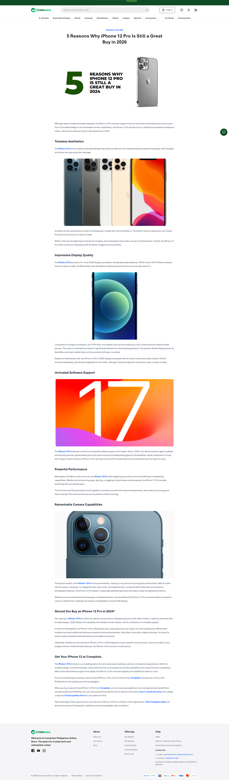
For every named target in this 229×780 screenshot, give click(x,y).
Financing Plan (184, 18)
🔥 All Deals (43, 18)
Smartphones (102, 18)
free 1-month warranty (150, 691)
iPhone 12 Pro (65, 148)
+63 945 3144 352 (171, 758)
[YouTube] (38, 750)
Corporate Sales (131, 749)
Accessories (151, 18)
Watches (137, 18)
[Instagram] (44, 750)
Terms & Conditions (94, 776)
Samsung (88, 18)
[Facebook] (33, 750)
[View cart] (195, 10)
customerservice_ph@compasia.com (178, 754)
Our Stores (169, 18)
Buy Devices (129, 737)
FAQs (157, 737)
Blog (95, 745)
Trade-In (169, 10)
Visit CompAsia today (155, 702)
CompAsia (136, 678)
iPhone (77, 18)
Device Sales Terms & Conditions (168, 745)
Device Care (129, 754)
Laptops (126, 18)
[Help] (181, 10)
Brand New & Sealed (61, 18)
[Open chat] (223, 132)
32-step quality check (74, 695)
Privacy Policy (77, 776)
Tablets (115, 18)
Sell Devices (129, 741)
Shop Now (131, 3)
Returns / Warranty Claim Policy (168, 741)
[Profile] (188, 10)
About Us (97, 737)
